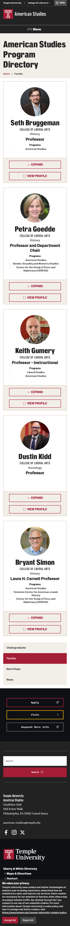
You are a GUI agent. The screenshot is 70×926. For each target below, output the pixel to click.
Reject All (28, 920)
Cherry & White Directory (20, 868)
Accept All (10, 920)
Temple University (12, 3)
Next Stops (14, 669)
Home (6, 73)
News (10, 679)
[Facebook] (6, 833)
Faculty (11, 658)
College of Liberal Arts (39, 3)
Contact (12, 878)
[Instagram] (14, 833)
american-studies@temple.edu (21, 822)
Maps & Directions (19, 873)
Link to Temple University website (24, 854)
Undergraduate (16, 647)
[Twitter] (22, 833)
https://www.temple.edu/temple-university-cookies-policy (34, 912)
